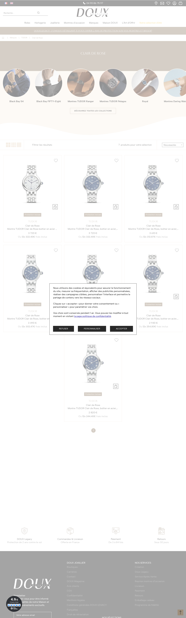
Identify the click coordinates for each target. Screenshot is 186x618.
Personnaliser (92, 328)
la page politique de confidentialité (92, 316)
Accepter (121, 328)
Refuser (63, 328)
